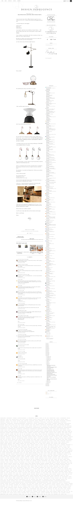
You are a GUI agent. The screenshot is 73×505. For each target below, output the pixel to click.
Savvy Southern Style (49, 175)
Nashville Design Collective (20, 467)
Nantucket (15, 467)
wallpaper (51, 491)
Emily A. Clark (48, 123)
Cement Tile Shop (17, 435)
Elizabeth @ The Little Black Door (23, 274)
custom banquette (70, 439)
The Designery (5, 487)
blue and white (6, 431)
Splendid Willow (48, 324)
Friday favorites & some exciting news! (51, 162)
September (48, 359)
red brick (1, 475)
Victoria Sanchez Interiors (3, 491)
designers (14, 443)
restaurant (52, 475)
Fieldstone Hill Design (6, 447)
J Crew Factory (28, 455)
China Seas (46, 435)
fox (60, 447)
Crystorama (35, 439)
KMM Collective (28, 459)
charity (23, 435)
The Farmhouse (15, 487)
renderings (31, 475)
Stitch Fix (62, 483)
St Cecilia (27, 483)
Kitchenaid (21, 459)
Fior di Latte (10, 447)
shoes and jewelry (33, 479)
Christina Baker (53, 435)
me (54, 463)
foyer (62, 447)
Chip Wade (49, 435)
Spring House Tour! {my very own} (50, 248)
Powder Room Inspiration (49, 283)
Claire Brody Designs (49, 190)
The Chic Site (1, 487)
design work (5, 443)
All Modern (7, 419)
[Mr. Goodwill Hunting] (49, 273)
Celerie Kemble (5, 435)
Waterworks (59, 491)
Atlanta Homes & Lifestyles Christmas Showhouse (19, 423)
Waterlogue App (55, 491)
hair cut (34, 451)
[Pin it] (32, 233)
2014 (47, 354)
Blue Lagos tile (24, 431)
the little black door (49, 297)
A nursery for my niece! (49, 279)
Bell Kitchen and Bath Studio (3, 427)
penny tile (42, 471)
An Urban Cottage (20, 303)
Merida (69, 463)
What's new (47, 300)
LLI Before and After (49, 309)
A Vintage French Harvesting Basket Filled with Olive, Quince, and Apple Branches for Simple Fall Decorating (50, 217)
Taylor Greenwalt (20, 324)
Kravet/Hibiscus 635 (37, 459)
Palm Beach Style (8, 471)
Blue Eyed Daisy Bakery (14, 431)
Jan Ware (41, 455)
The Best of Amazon (48, 164)
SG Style (47, 108)
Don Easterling (56, 443)
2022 (47, 346)
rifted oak (67, 475)
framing (68, 447)
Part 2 (23, 471)
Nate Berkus (25, 467)
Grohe (1, 451)
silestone (50, 479)
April (47, 364)
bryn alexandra (48, 321)
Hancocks (45, 451)
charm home (48, 306)
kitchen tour (17, 459)
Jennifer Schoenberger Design (50, 180)
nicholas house (66, 467)
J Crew (25, 455)
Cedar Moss (1, 435)
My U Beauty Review (48, 119)
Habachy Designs (27, 451)
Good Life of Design (49, 193)
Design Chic (18, 26)
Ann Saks (55, 419)
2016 (47, 352)
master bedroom (47, 463)
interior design (19, 455)
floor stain (39, 447)
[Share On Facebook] (29, 233)
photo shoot (69, 471)
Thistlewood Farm (48, 87)
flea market (21, 447)
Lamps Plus (61, 459)
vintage (11, 491)
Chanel (20, 435)
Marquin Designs (34, 463)
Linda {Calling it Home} (21, 334)
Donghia (59, 443)
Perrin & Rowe (49, 471)
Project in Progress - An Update (50, 293)
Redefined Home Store (5, 475)
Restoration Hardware (56, 475)
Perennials (46, 471)
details (25, 443)
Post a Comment (19, 382)
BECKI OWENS (48, 90)
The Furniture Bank (20, 487)
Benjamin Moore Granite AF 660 (52, 427)
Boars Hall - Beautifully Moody (50, 220)
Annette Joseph (62, 419)
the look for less (37, 487)
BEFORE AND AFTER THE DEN (51, 374)
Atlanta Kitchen (35, 423)
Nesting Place (48, 105)
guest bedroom (11, 451)
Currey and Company (52, 439)
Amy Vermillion (30, 419)
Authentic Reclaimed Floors (67, 423)
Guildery (22, 451)
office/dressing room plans (49, 295)
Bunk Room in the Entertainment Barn (51, 160)
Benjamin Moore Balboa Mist (21, 427)
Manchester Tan (6, 463)
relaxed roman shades (22, 475)
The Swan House (65, 487)
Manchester (1, 463)
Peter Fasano (56, 471)
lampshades (64, 459)
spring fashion (23, 483)
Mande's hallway (10, 463)
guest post (15, 451)
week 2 (67, 491)
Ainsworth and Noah (2, 419)
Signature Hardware (46, 479)
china (43, 435)
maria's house (26, 463)
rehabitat (47, 201)
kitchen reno (10, 459)
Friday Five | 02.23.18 (48, 222)
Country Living (13, 439)
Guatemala (7, 451)
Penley (39, 471)
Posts (47, 392)
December (48, 356)
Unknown (19, 285)
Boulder (66, 431)
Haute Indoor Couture (49, 211)
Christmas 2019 (69, 435)
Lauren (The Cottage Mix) (21, 363)
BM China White (32, 431)
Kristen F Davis (42, 459)
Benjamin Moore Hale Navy (60, 427)
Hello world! (47, 121)
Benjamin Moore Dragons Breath (44, 427)
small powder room (58, 479)
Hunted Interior (48, 170)
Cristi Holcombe (28, 439)
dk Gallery (44, 443)
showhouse (40, 479)
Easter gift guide (48, 281)
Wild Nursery (47, 195)
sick (42, 479)
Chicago (41, 435)
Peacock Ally (32, 471)
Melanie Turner (62, 463)
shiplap (27, 479)
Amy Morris (26, 419)
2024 (47, 344)
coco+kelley (47, 151)
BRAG (71, 431)
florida (48, 447)
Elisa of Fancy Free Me (21, 339)
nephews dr (48, 467)
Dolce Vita (52, 443)
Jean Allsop (66, 455)
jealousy (63, 455)
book (56, 431)
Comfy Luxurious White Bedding (50, 166)
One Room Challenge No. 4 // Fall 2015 (51, 291)
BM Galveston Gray (36, 431)
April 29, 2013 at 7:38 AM (21, 262)
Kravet (34, 459)
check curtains (33, 435)
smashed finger (63, 479)
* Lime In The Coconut (49, 255)
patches (26, 471)
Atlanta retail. (50, 423)
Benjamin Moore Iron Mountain (67, 427)
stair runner (36, 483)
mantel (18, 463)
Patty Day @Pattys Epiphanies (22, 315)
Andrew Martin (43, 419)
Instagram (9, 455)
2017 (47, 351)
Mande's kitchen (15, 463)
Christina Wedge (58, 435)
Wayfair (62, 491)
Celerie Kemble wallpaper (11, 435)
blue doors (10, 431)
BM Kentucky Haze (41, 431)
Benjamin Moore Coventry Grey (36, 427)
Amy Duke (23, 419)
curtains (63, 439)
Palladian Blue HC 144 (2, 471)
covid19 (17, 439)
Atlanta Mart (45, 423)
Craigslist (20, 439)
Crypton (32, 439)
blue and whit (2, 431)
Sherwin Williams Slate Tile (22, 479)
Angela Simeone (47, 419)
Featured (1, 447)
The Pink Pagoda (48, 260)
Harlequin (52, 451)
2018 (47, 350)
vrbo (21, 491)
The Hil (30, 487)
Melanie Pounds (57, 463)
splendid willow (13, 483)
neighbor (38, 467)
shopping (37, 479)
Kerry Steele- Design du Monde (22, 259)
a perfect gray (48, 219)
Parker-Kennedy (20, 471)
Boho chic (54, 431)
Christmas (61, 435)
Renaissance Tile (27, 475)
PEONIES (47, 246)
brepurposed (48, 136)
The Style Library (60, 487)
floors (42, 447)
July (47, 361)
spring (20, 483)
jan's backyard (44, 455)
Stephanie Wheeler (49, 483)
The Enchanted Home (49, 131)
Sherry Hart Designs (11, 479)
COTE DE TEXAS (48, 139)
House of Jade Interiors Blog (50, 172)
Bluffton (28, 431)
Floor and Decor (35, 447)
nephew (45, 467)
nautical (29, 467)
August (48, 360)
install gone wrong (14, 455)
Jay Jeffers (60, 455)
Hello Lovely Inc (65, 451)
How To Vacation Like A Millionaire (50, 328)
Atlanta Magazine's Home (41, 423)
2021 (47, 347)
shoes (29, 479)
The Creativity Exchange (49, 143)
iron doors (22, 455)
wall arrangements (43, 491)
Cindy (18, 375)
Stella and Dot (44, 483)
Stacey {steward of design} (22, 329)
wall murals (47, 491)
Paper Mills (16, 471)
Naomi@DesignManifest (21, 310)
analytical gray (35, 419)
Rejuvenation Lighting (28, 231)
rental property (44, 475)
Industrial (1, 455)
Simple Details (48, 213)
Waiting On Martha (35, 491)
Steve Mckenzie (54, 483)
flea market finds (30, 447)
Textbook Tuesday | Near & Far (50, 186)
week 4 (71, 491)
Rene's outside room (36, 475)
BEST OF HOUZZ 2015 (49, 311)
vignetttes (8, 491)
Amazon (10, 419)
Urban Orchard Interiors (49, 141)
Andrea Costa (39, 419)
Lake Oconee (55, 459)
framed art (65, 447)
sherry (7, 479)
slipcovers (53, 479)
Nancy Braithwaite (2, 467)
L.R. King (49, 459)
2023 (47, 345)
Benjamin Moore (16, 427)
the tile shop (68, 487)
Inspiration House (6, 455)
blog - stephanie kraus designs (50, 159)
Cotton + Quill (9, 439)
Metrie (71, 463)
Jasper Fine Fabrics (55, 455)
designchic (19, 279)
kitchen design (2, 459)
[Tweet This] (27, 233)
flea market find (25, 447)
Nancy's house (11, 467)
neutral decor (55, 467)
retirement (61, 475)
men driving (65, 463)
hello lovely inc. (48, 92)
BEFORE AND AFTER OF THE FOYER (52, 375)
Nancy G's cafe (7, 467)
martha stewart (38, 463)
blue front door (20, 431)
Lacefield (52, 459)
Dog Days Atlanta (48, 443)
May (47, 363)
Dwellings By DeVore (49, 208)
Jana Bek (52, 455)
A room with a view (20, 351)
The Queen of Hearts (55, 487)
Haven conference (56, 451)
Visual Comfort (15, 491)
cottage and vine (48, 203)
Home (47, 177)
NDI (35, 467)
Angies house (51, 419)
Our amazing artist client (49, 267)
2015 (47, 353)
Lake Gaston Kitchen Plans (49, 313)
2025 (47, 343)
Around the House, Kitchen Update (50, 315)
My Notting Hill (48, 199)
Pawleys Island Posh (49, 206)
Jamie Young (38, 455)
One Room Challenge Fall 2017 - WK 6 (51, 227)
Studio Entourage (35, 204)
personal (53, 471)
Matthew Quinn (51, 463)
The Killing (33, 487)
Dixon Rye (34, 443)
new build (59, 467)
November (48, 357)
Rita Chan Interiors (48, 269)
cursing (56, 439)
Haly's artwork (41, 451)
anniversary (66, 419)
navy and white (32, 467)
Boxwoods (69, 431)
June (47, 362)
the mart (47, 487)
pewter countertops (61, 471)
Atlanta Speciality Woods (60, 423)
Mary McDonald (42, 463)
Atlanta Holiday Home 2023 (10, 423)
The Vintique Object (49, 319)
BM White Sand (51, 431)
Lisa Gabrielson (20, 290)
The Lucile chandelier (42, 487)
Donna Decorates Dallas (64, 443)
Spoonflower (17, 483)
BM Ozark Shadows (46, 431)
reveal (64, 475)
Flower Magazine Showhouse (53, 447)
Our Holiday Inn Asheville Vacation (50, 234)
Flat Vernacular (17, 447)
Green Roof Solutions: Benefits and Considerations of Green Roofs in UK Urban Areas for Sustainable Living (51, 129)
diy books (41, 443)
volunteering (19, 491)
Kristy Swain (46, 459)
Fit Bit (13, 447)
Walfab (39, 491)
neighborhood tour (41, 467)
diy (36, 443)
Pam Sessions (12, 471)
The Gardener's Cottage (25, 487)
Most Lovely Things (48, 97)
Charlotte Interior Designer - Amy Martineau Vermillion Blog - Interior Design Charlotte (51, 327)
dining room (31, 443)
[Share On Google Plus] (30, 233)
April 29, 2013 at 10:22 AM (21, 327)
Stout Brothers (66, 483)
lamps (58, 459)
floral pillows (45, 447)
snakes (66, 479)
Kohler (31, 459)
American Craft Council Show (15, 419)
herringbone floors (69, 451)
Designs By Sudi (22, 443)
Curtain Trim (59, 439)
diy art (38, 443)
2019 (47, 349)
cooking (1, 439)
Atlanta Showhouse (54, 423)
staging (30, 483)
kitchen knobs (6, 459)
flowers (59, 447)
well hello (47, 114)
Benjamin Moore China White (29, 427)
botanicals (63, 431)
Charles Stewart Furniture (28, 435)
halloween (37, 451)
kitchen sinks (14, 459)
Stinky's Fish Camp (58, 483)
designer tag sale (10, 443)
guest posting (18, 451)
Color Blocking (48, 330)
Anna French (58, 419)
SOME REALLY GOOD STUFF (51, 371)
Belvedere (12, 427)
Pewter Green (65, 471)
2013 (47, 355)
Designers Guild (18, 443)
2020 (47, 348)
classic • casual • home (49, 146)
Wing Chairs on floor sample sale (50, 271)
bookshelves (59, 431)
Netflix (52, 467)
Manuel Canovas (22, 463)
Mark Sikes (29, 463)
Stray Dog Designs (70, 483)
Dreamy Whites (48, 216)
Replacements (48, 475)
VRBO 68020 (24, 491)
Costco (6, 439)
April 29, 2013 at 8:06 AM (21, 267)
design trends (2, 443)
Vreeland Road (28, 491)
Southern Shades (2, 483)
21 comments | (23, 231)
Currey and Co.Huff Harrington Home (45, 439)
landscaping (68, 459)
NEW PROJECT (49, 376)
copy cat (4, 439)
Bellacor (9, 427)
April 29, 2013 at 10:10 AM (21, 322)
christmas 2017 (65, 435)
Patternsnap (28, 471)
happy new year (48, 451)
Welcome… (47, 241)
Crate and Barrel (24, 439)
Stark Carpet (40, 483)
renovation (40, 475)
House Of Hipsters (48, 125)
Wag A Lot (31, 491)
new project (62, 467)
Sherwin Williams (16, 479)
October (48, 358)
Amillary (21, 419)
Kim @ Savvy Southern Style (22, 264)
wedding (65, 491)
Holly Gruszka (20, 269)
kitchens (24, 459)
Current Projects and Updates (50, 236)
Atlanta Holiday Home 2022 (3, 423)
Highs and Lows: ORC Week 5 (50, 229)
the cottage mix (48, 308)
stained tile (33, 483)
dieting (28, 443)
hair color (31, 451)
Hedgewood (60, 451)
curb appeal (38, 439)
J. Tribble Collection (33, 455)
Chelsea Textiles (38, 435)
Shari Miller (1, 479)
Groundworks (4, 451)
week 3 (69, 491)
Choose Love (47, 256)
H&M (24, 451)
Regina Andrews (11, 475)
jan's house (48, 455)
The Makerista (48, 285)
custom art (66, 439)
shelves (5, 479)
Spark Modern (6, 483)
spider (9, 483)
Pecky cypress (36, 471)
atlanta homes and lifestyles (29, 423)
